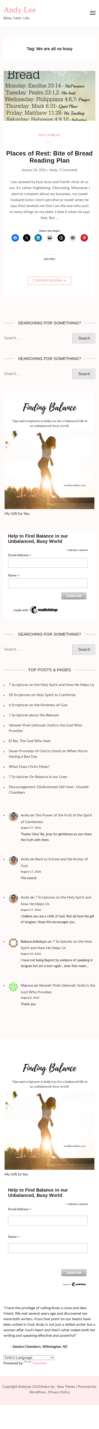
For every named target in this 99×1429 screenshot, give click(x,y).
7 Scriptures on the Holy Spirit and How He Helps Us (51, 685)
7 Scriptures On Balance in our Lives (38, 777)
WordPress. (38, 1392)
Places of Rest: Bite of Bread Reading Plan (49, 157)
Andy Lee (19, 9)
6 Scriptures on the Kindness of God (38, 705)
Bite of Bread (49, 135)
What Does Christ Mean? (29, 767)
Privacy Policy (59, 1392)
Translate (39, 1363)
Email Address (20, 555)
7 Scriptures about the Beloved (34, 715)
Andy (53, 170)
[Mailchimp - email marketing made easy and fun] (36, 607)
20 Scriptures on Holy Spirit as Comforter (42, 695)
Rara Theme (66, 1387)
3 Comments (68, 170)
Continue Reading (47, 280)
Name (14, 575)
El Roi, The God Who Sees (30, 741)
